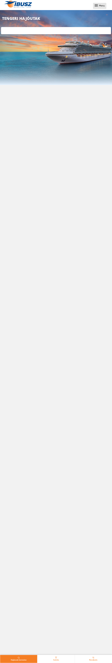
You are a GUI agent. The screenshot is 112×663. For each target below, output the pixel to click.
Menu (100, 6)
